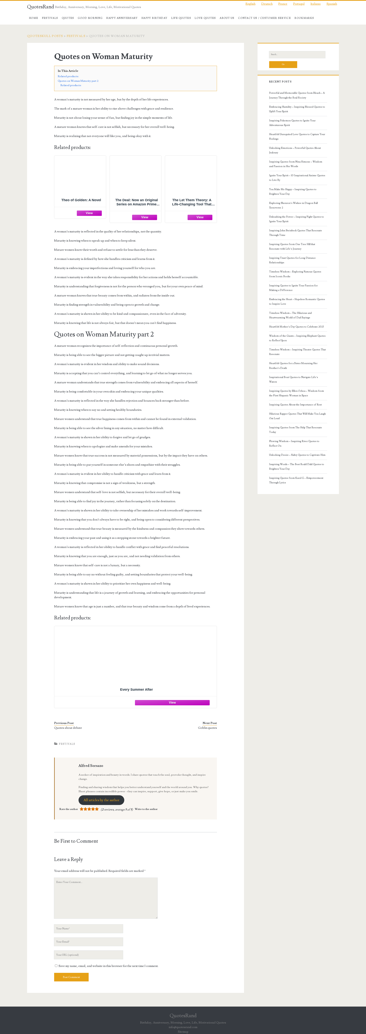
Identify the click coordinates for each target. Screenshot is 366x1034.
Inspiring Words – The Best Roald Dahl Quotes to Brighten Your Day (296, 466)
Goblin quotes (207, 728)
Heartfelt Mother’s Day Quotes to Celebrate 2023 (296, 326)
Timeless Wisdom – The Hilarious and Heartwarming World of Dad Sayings (290, 315)
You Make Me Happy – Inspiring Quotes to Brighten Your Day (292, 191)
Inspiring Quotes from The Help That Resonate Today (295, 430)
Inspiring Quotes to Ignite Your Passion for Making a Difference (293, 288)
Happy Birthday (154, 18)
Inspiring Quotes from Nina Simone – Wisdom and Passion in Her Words (295, 164)
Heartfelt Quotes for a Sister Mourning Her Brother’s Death (293, 365)
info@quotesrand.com (183, 1027)
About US (227, 18)
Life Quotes (181, 18)
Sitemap (183, 1032)
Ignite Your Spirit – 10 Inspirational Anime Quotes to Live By (297, 178)
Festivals (50, 18)
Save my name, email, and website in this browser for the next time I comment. (108, 966)
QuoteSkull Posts (45, 36)
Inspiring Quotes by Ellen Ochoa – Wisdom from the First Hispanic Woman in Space (296, 393)
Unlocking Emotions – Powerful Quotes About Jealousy (295, 150)
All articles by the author (101, 800)
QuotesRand (40, 7)
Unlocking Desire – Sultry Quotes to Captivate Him (297, 455)
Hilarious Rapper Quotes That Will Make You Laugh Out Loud (297, 416)
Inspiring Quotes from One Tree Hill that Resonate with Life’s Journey (292, 246)
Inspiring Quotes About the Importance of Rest (295, 404)
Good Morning (90, 18)
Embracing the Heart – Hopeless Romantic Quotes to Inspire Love (297, 301)
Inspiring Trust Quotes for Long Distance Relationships (292, 260)
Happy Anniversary (122, 18)
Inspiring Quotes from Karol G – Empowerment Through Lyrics (296, 480)
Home (33, 18)
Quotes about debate (68, 728)
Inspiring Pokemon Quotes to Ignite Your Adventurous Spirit (292, 123)
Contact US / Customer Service (264, 18)
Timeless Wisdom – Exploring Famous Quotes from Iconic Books (295, 274)
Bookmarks (304, 18)
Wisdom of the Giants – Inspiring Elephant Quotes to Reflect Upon (297, 338)
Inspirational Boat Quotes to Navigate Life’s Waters (293, 379)
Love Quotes (205, 18)
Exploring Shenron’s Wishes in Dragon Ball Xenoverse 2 (293, 205)
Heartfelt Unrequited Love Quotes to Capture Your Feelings (297, 136)
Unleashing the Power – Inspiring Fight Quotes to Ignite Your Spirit (296, 219)
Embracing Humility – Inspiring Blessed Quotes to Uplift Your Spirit (297, 109)
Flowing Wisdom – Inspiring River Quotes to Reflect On (294, 443)
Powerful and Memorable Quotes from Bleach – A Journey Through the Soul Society (297, 95)
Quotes (68, 18)
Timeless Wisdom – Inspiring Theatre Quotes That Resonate (297, 352)
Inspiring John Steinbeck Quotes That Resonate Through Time (295, 233)
